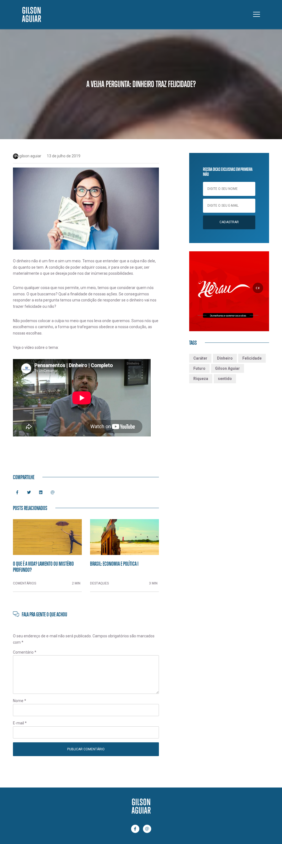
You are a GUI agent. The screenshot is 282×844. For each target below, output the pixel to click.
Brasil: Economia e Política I (114, 563)
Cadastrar (229, 222)
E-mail (20, 723)
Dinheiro (225, 358)
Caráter (200, 358)
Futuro (199, 368)
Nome (19, 701)
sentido (225, 378)
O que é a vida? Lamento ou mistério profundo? (43, 566)
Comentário (24, 652)
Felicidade (252, 358)
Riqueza (200, 378)
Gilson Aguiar (227, 368)
